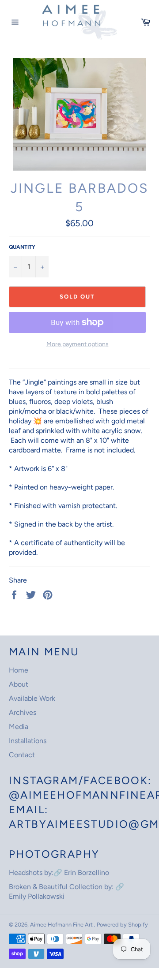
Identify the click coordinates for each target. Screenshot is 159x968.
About (18, 684)
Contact (22, 755)
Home (18, 670)
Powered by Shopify (122, 924)
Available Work (32, 698)
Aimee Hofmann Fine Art (62, 924)
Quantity (22, 247)
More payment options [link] (77, 344)
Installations (27, 740)
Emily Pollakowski (36, 896)
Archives (22, 712)
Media (18, 726)
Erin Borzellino (86, 872)
